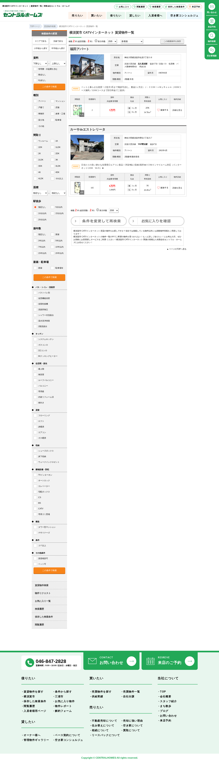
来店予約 (165, 720)
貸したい (135, 15)
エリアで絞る (40, 41)
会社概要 (165, 696)
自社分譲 (128, 696)
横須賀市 (29, 696)
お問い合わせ (168, 715)
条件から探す (63, 691)
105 (92, 188)
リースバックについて (106, 735)
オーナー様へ (32, 735)
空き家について (133, 725)
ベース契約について (67, 735)
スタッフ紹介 (168, 701)
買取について (131, 730)
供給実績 (97, 696)
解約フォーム (63, 710)
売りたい (77, 15)
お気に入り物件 (65, 701)
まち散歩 (165, 706)
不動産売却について (104, 720)
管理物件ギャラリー (36, 740)
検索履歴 (39, 609)
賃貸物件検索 (41, 585)
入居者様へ (155, 15)
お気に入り (124, 7)
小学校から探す (40, 48)
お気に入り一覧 (43, 601)
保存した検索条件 (44, 616)
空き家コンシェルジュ (184, 15)
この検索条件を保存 (172, 41)
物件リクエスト (43, 593)
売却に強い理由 (133, 720)
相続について (100, 730)
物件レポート (63, 706)
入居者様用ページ (35, 710)
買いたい (96, 15)
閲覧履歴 (39, 624)
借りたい (115, 15)
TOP (163, 691)
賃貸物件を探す (33, 691)
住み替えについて (103, 725)
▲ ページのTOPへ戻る (176, 249)
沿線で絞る (58, 41)
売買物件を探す (102, 691)
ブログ (164, 710)
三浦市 (59, 696)
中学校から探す (58, 48)
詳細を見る (177, 110)
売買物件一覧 (131, 691)
